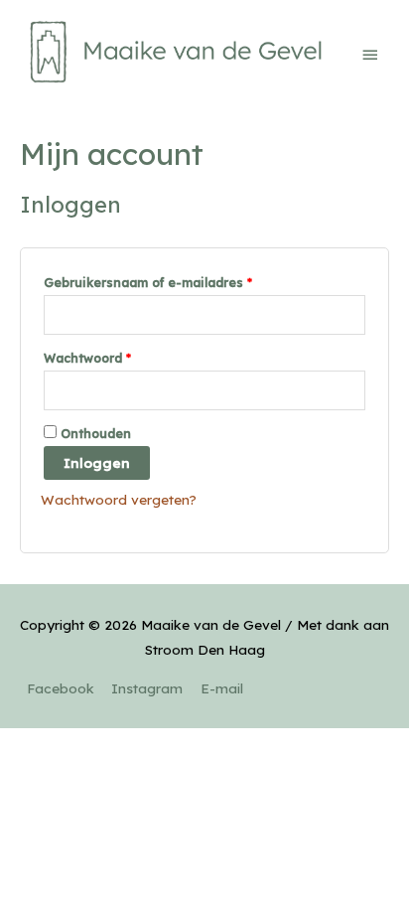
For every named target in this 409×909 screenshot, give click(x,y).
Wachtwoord (87, 358)
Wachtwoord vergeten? (119, 499)
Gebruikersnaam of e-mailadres (148, 282)
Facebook (60, 688)
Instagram (147, 688)
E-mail (222, 688)
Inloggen (97, 462)
